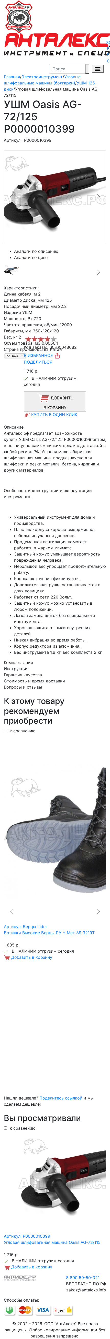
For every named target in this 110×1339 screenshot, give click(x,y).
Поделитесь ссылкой (60, 1098)
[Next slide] (98, 196)
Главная (12, 76)
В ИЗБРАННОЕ (39, 355)
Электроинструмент (42, 76)
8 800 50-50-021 (83, 1277)
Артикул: (12, 140)
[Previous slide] (11, 196)
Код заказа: (35, 347)
